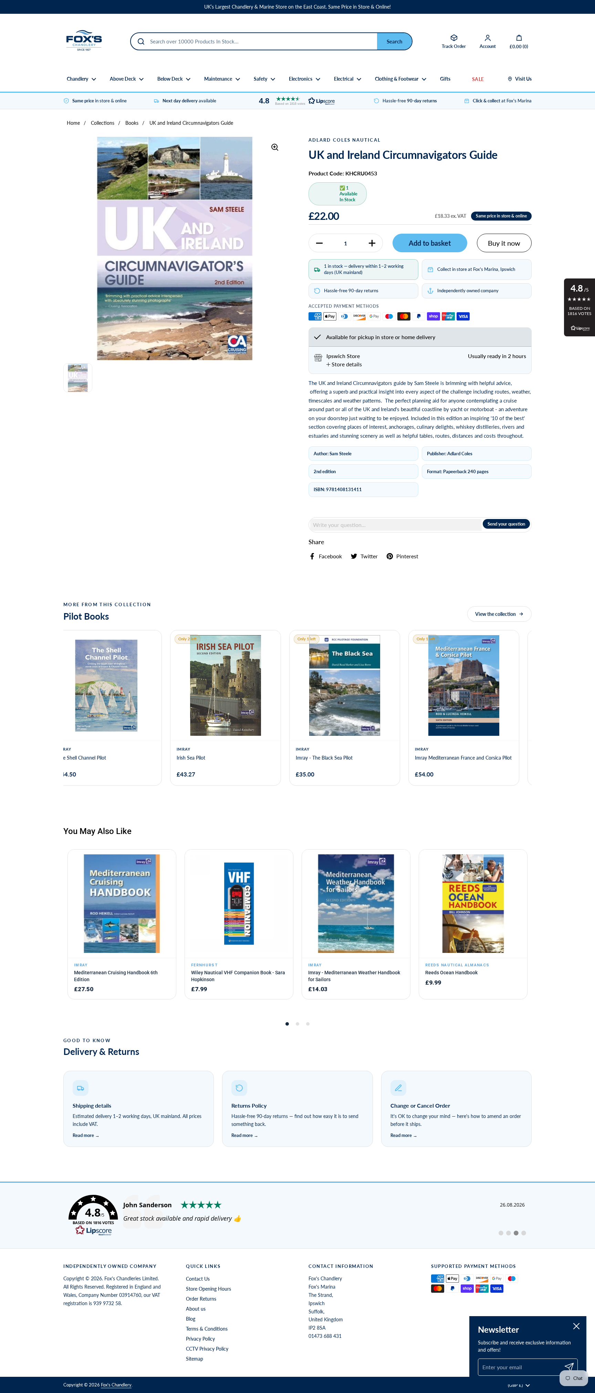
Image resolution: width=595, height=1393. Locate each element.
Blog (190, 1319)
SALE (478, 79)
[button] (295, 101)
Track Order (454, 46)
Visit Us (523, 79)
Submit (394, 41)
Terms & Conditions (207, 1329)
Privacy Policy (200, 1339)
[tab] (344, 364)
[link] (297, 1215)
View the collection (495, 614)
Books (131, 123)
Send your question (506, 524)
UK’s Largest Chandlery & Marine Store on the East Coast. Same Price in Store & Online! (297, 7)
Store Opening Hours (208, 1289)
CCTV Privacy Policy (207, 1349)
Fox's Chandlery (116, 1384)
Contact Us (198, 1279)
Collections (102, 123)
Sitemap (194, 1359)
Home (73, 123)
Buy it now (504, 243)
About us (196, 1309)
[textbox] (396, 524)
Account (488, 46)
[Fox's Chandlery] (84, 41)
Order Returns (201, 1299)
